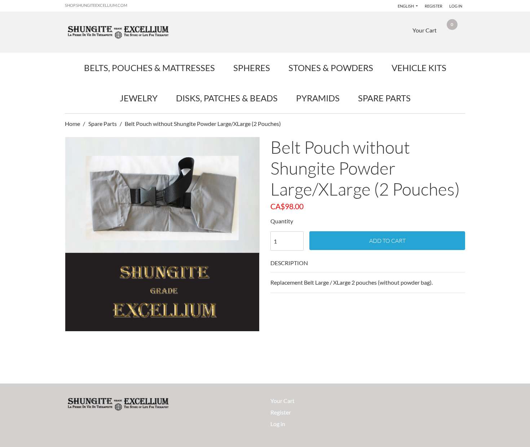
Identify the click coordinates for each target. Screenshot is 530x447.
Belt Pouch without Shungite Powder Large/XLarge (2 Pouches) (203, 123)
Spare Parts (384, 98)
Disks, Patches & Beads (227, 98)
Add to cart (387, 240)
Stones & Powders (330, 67)
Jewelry (139, 98)
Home (73, 123)
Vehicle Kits (419, 67)
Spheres (251, 67)
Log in (455, 6)
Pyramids (318, 98)
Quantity (281, 221)
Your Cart (282, 400)
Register (433, 6)
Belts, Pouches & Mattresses (149, 67)
